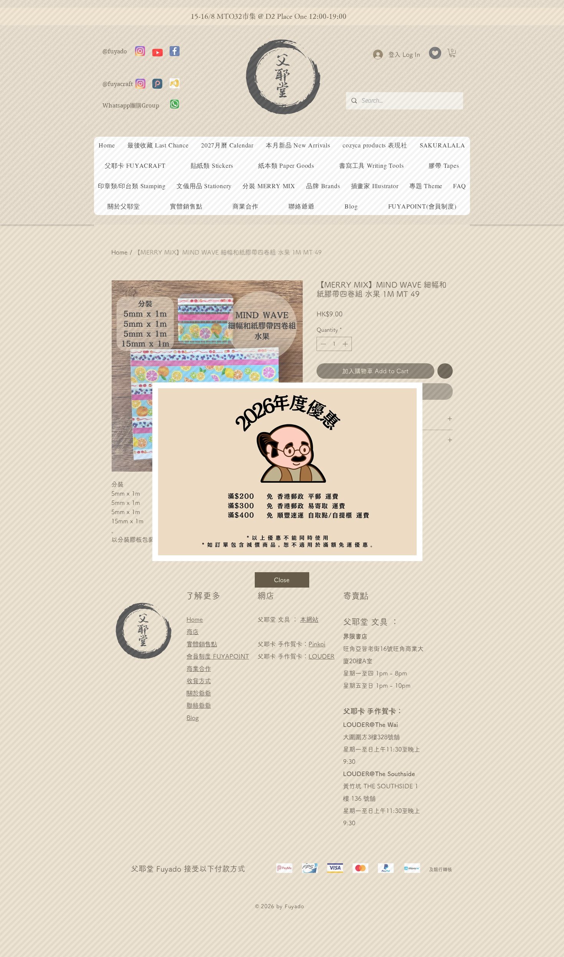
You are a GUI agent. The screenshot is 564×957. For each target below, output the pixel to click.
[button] (282, 580)
